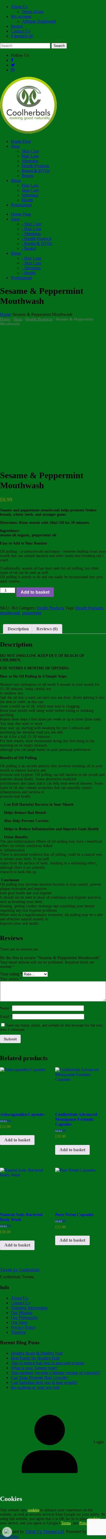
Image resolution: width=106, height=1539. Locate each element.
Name (6, 1008)
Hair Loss (30, 156)
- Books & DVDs (37, 243)
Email (6, 1017)
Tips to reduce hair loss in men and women (47, 1363)
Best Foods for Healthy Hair (35, 1358)
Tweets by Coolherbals (19, 1269)
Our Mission (21, 1312)
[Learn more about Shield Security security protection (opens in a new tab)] (7, 1532)
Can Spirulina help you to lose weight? (44, 1382)
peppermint (31, 612)
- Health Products (37, 238)
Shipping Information (29, 1307)
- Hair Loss (31, 228)
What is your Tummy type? (34, 1367)
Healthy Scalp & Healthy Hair (37, 1353)
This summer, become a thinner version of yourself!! (55, 1372)
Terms (66, 1523)
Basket (17, 26)
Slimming (30, 161)
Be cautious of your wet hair (35, 1387)
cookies (33, 1510)
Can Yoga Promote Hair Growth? (39, 1377)
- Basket (29, 248)
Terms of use (33, 11)
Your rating (11, 974)
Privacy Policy (23, 1327)
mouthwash (10, 612)
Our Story (19, 1322)
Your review (11, 979)
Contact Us (20, 31)
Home (5, 314)
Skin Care (30, 151)
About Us (19, 6)
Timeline (18, 1332)
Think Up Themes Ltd (44, 1531)
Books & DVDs (36, 170)
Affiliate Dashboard (39, 21)
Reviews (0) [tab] (47, 629)
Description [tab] (18, 629)
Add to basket (35, 592)
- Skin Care (31, 224)
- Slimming (31, 233)
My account (21, 16)
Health (27, 200)
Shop (18, 319)
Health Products (35, 165)
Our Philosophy (24, 1317)
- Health (29, 272)
